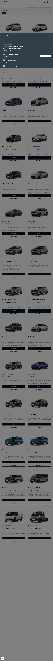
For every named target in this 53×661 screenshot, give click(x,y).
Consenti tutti (45, 56)
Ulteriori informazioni (8, 44)
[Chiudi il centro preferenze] (51, 35)
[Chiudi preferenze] (2, 658)
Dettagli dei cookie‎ (7, 50)
